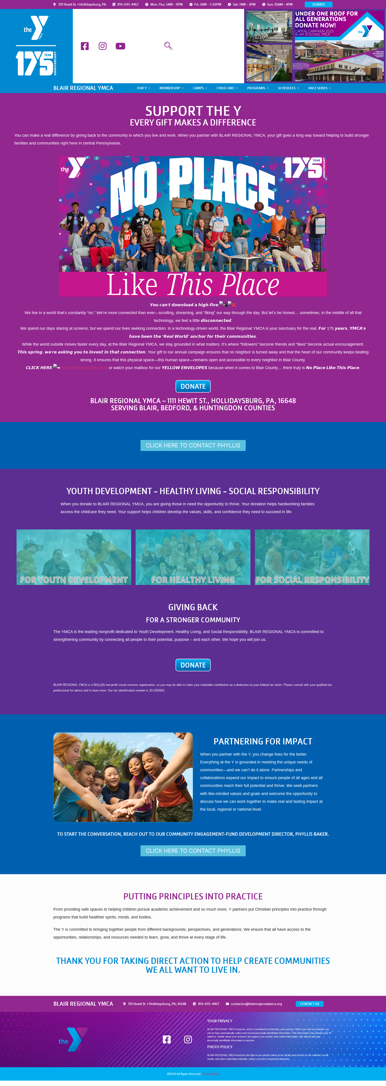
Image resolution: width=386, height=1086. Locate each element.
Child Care (225, 88)
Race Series (317, 88)
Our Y (142, 88)
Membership (169, 88)
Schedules (287, 88)
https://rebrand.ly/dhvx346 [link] (84, 368)
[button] (168, 46)
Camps (198, 88)
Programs (256, 88)
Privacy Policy (210, 1074)
